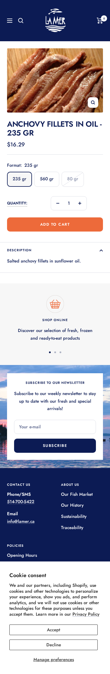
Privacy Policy (85, 614)
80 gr (72, 179)
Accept (53, 630)
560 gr (47, 179)
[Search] (20, 20)
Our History (72, 505)
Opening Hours (22, 555)
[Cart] (100, 21)
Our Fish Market (77, 494)
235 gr (19, 179)
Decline (53, 645)
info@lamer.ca (21, 521)
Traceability (72, 527)
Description (19, 250)
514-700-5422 (20, 501)
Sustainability (74, 516)
